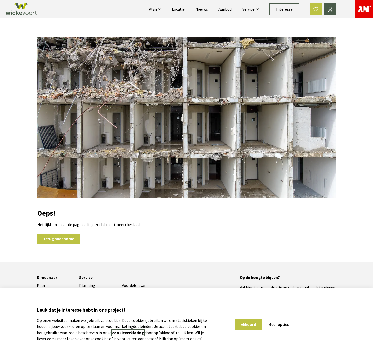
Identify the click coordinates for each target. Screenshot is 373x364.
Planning (87, 285)
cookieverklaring (128, 332)
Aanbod (225, 9)
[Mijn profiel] (330, 9)
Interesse (284, 9)
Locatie (178, 9)
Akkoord (248, 324)
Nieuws (201, 9)
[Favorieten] (316, 9)
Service (248, 9)
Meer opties (278, 324)
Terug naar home (58, 238)
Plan (153, 9)
